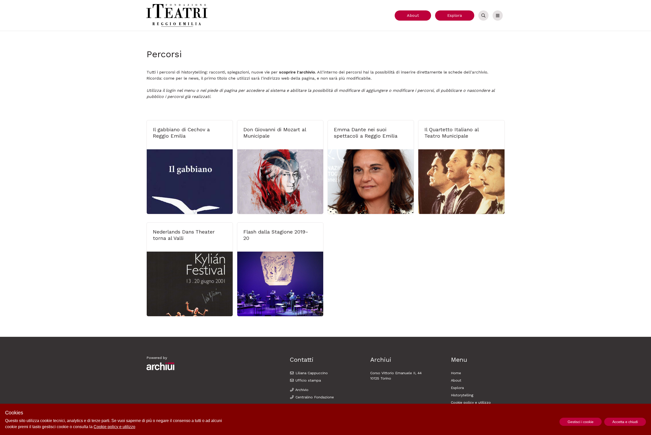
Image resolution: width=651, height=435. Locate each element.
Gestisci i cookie (581, 422)
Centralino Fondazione (314, 397)
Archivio (301, 390)
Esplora (454, 15)
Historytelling (462, 395)
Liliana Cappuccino (311, 373)
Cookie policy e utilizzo (471, 402)
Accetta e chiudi (625, 422)
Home (456, 373)
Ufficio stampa (307, 380)
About (413, 15)
